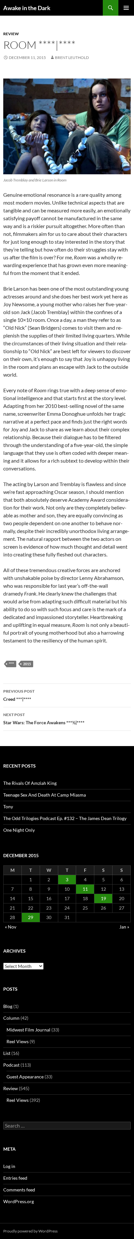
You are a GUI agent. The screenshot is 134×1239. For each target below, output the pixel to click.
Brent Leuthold (72, 57)
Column (11, 1018)
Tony (8, 806)
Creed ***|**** (18, 695)
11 (85, 889)
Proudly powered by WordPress (30, 1231)
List (6, 1053)
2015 (27, 664)
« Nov (10, 926)
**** (11, 664)
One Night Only (19, 830)
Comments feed (19, 1189)
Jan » (124, 926)
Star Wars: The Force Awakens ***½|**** (44, 718)
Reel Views (18, 1041)
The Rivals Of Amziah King (30, 783)
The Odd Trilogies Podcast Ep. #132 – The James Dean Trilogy (65, 818)
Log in (9, 1166)
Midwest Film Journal (28, 1029)
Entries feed (15, 1178)
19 (103, 898)
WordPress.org (18, 1201)
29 (30, 917)
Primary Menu (126, 8)
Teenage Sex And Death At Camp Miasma (44, 795)
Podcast (11, 1065)
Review (11, 33)
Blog (7, 1006)
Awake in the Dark (26, 7)
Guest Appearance (25, 1076)
